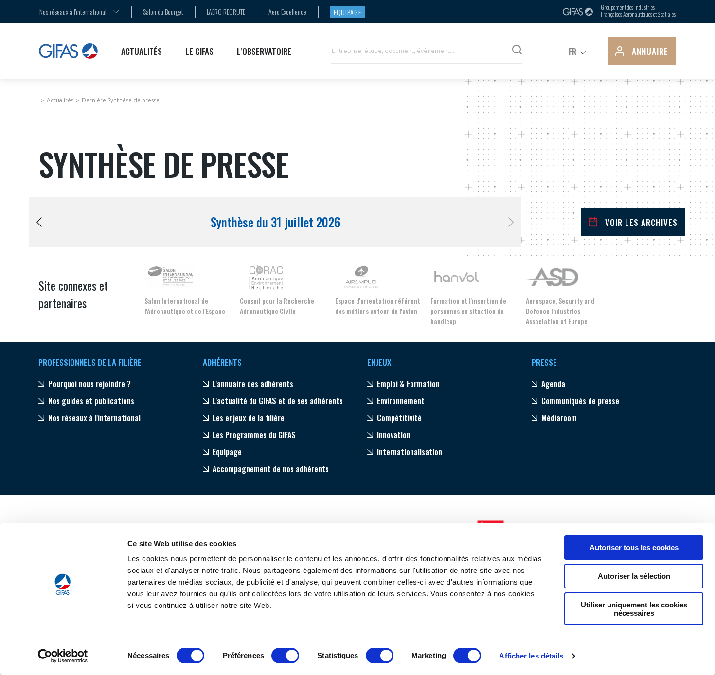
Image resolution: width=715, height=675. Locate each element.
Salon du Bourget (163, 11)
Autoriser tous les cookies (634, 547)
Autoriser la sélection (634, 576)
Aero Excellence (287, 11)
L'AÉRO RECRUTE (226, 11)
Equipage (347, 12)
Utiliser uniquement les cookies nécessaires (634, 609)
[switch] (285, 655)
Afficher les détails (531, 656)
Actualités (60, 100)
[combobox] (73, 11)
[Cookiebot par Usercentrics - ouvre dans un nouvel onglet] (63, 656)
